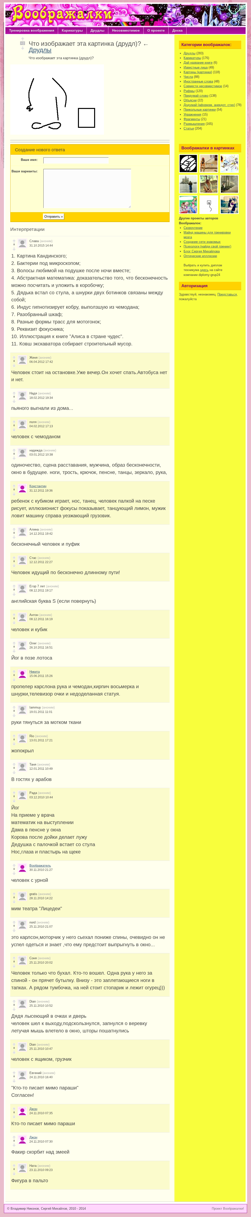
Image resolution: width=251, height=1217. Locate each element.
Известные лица (196, 67)
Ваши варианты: (25, 171)
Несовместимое (126, 30)
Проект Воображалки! (228, 1208)
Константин (37, 486)
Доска (177, 30)
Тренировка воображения (31, 30)
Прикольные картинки (200, 109)
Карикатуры (72, 30)
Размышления (194, 124)
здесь (204, 270)
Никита (34, 671)
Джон (33, 1109)
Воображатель (40, 865)
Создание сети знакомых (202, 242)
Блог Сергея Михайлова (202, 251)
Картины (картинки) (198, 72)
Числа (188, 77)
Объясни (190, 100)
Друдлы (97, 30)
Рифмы (189, 91)
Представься (227, 294)
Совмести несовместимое (203, 86)
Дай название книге (198, 62)
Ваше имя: (29, 160)
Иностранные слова (198, 81)
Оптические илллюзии (200, 256)
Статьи (189, 128)
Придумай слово (196, 95)
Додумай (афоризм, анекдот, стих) (209, 105)
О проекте (156, 30)
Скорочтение (193, 228)
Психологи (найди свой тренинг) (207, 246)
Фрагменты (192, 119)
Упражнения (192, 114)
